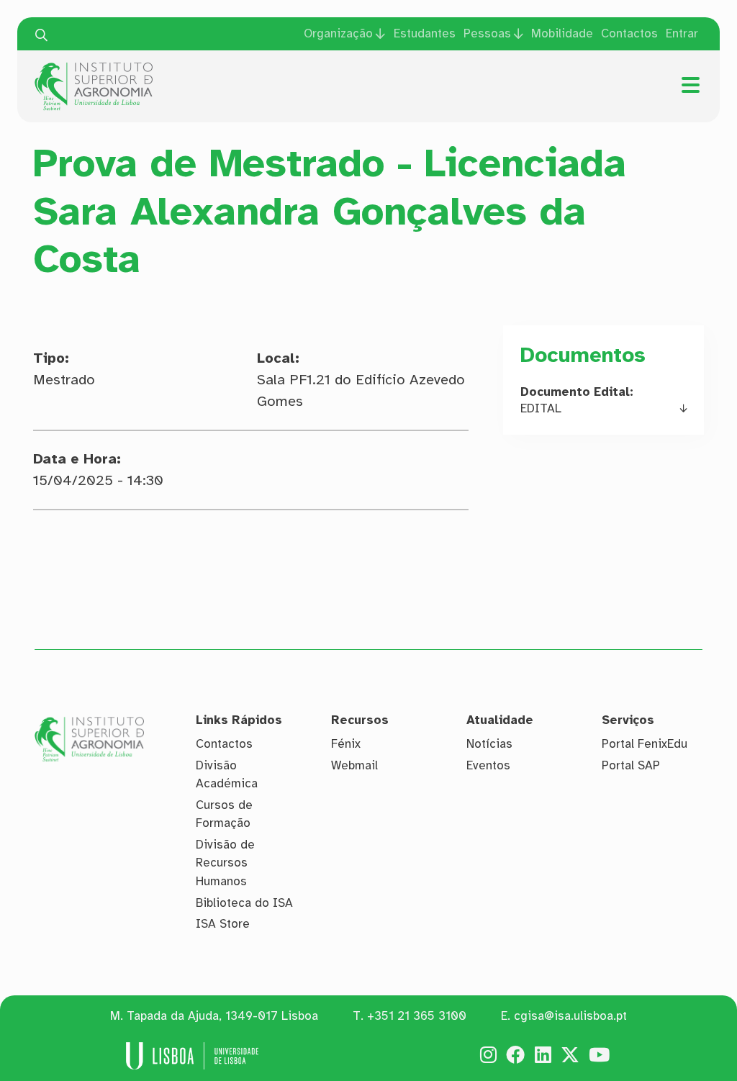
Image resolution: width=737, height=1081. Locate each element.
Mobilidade (562, 33)
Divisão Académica (227, 775)
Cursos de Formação (224, 814)
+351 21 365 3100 (416, 1015)
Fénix (346, 743)
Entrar (682, 33)
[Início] (94, 67)
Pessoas (487, 33)
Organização (338, 33)
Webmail (354, 765)
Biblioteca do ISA (244, 902)
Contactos (629, 33)
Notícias (489, 743)
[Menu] (691, 85)
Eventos (488, 765)
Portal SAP (631, 765)
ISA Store (223, 923)
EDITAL (540, 408)
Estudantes (425, 33)
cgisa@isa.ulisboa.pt (570, 1015)
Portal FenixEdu (644, 743)
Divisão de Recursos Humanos (225, 863)
